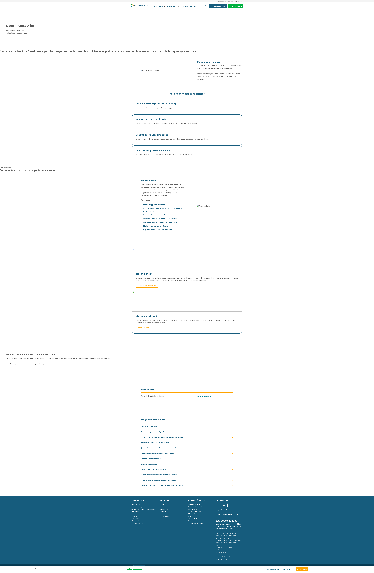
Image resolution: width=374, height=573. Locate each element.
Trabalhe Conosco (137, 511)
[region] (187, 569)
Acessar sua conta (218, 6)
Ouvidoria (191, 521)
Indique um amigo (137, 507)
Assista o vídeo (143, 328)
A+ (242, 1)
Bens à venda (135, 518)
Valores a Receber (193, 514)
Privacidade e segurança (195, 523)
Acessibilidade (222, 1)
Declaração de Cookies (134, 569)
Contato (190, 516)
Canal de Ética (192, 518)
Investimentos (164, 511)
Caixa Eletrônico (193, 509)
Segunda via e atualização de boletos (143, 509)
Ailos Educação (136, 514)
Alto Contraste (233, 1)
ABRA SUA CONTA (236, 6)
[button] (5, 168)
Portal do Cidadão (203, 396)
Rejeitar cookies (288, 569)
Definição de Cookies (273, 569)
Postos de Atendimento (195, 507)
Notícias (134, 516)
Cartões (162, 504)
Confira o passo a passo (147, 285)
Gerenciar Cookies (137, 523)
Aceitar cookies (302, 569)
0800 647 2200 (229, 520)
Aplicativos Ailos (136, 504)
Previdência (163, 514)
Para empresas (164, 516)
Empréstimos (164, 509)
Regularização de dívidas (195, 511)
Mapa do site (135, 521)
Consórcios (163, 507)
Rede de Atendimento (195, 504)
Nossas (158, 6)
